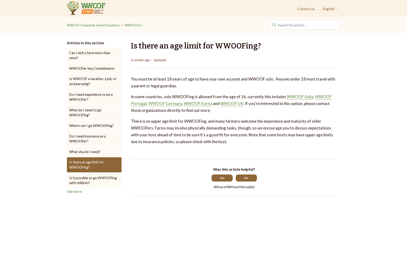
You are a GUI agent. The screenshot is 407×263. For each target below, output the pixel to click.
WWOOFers (133, 25)
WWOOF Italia (300, 96)
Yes (222, 178)
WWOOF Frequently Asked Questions (93, 25)
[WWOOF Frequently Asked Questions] (86, 8)
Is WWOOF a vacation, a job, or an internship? (93, 81)
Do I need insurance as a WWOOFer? (87, 138)
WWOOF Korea (198, 103)
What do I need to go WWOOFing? (85, 112)
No (246, 178)
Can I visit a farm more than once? (89, 55)
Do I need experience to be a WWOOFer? (91, 97)
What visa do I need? (84, 152)
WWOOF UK (231, 103)
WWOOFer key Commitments (92, 68)
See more (74, 191)
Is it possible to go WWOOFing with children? (93, 180)
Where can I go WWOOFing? (91, 126)
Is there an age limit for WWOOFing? (86, 164)
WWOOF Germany (165, 103)
